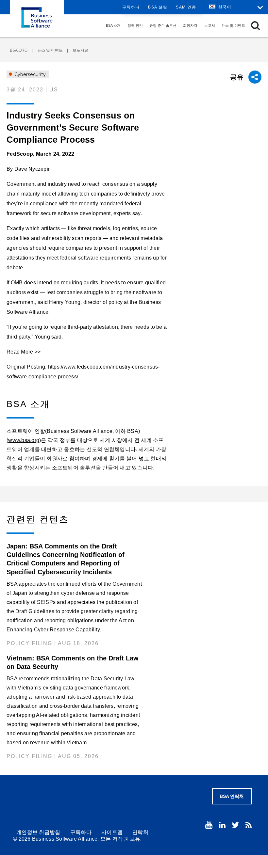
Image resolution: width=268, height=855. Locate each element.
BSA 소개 (113, 25)
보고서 (209, 25)
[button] (255, 25)
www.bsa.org (23, 440)
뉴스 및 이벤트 (233, 25)
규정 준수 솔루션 (162, 25)
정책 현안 (135, 25)
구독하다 (131, 7)
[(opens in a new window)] (208, 824)
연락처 (140, 832)
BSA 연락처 (232, 796)
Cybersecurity (29, 74)
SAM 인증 (186, 7)
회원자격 (190, 25)
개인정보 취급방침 (38, 832)
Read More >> (24, 352)
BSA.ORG (18, 50)
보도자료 (80, 50)
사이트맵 (112, 832)
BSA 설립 (157, 7)
